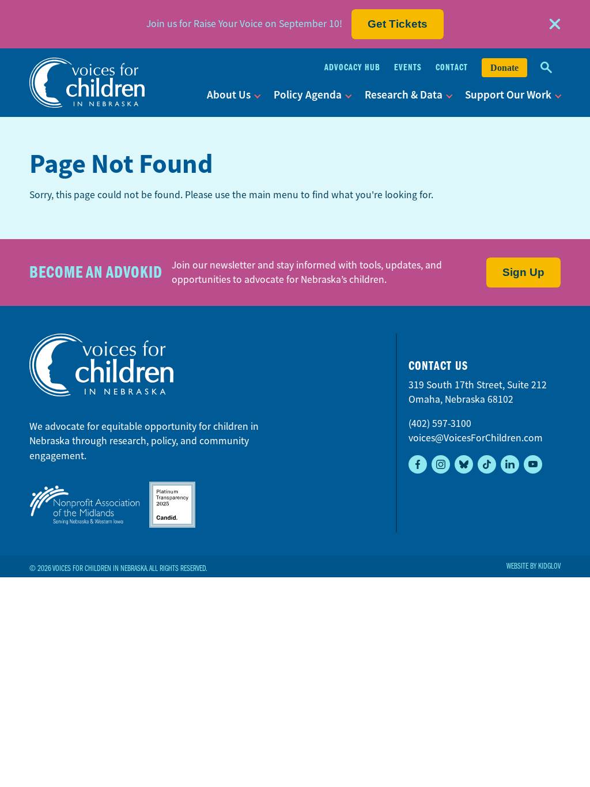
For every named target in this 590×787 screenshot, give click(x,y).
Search (546, 68)
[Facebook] (418, 464)
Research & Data (403, 95)
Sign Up (523, 272)
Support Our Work (508, 95)
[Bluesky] (464, 464)
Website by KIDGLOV (533, 566)
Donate (504, 68)
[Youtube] (533, 464)
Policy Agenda (308, 95)
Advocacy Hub (352, 67)
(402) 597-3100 (440, 423)
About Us (229, 95)
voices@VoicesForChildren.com (476, 438)
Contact (452, 67)
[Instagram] (441, 464)
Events (408, 67)
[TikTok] (487, 464)
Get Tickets (398, 24)
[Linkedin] (510, 464)
